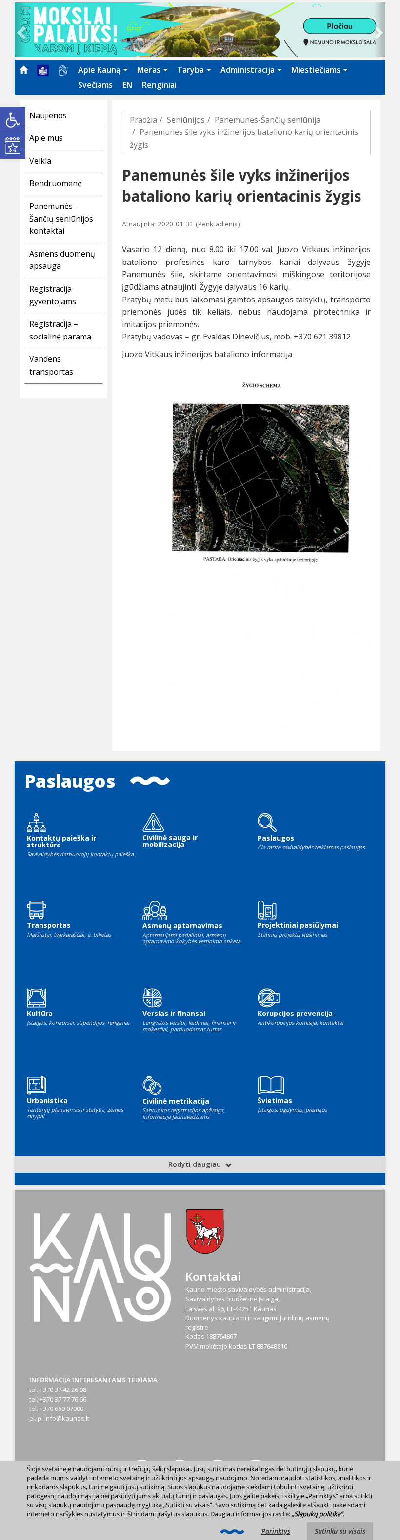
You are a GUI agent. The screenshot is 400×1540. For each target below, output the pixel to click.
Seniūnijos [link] (186, 119)
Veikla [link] (40, 160)
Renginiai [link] (159, 84)
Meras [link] (149, 69)
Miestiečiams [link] (316, 69)
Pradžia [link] (143, 119)
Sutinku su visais (340, 1531)
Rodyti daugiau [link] (195, 1164)
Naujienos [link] (48, 115)
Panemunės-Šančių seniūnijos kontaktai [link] (61, 218)
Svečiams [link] (95, 84)
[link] (12, 119)
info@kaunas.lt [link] (66, 1418)
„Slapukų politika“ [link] (317, 1513)
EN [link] (127, 84)
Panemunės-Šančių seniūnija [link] (267, 119)
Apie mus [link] (46, 137)
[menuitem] (23, 69)
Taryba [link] (191, 69)
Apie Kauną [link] (100, 69)
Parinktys (275, 1531)
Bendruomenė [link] (55, 183)
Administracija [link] (248, 69)
